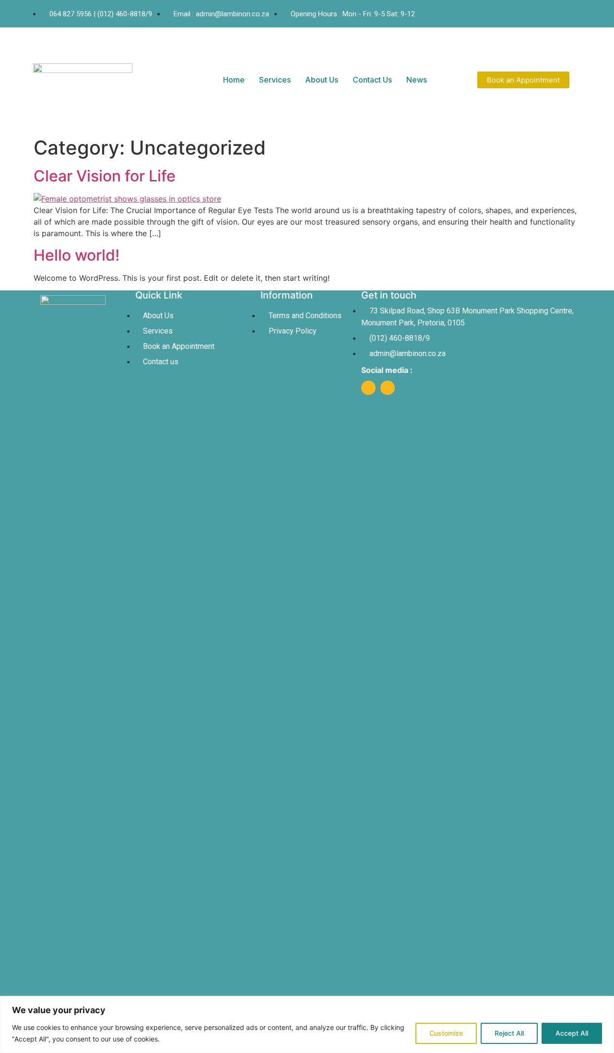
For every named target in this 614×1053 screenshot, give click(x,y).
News (416, 79)
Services (275, 79)
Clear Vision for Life (105, 176)
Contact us (372, 79)
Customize (446, 1033)
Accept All (571, 1033)
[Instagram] (387, 388)
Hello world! (76, 255)
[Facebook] (368, 388)
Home (234, 79)
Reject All (509, 1033)
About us (321, 79)
